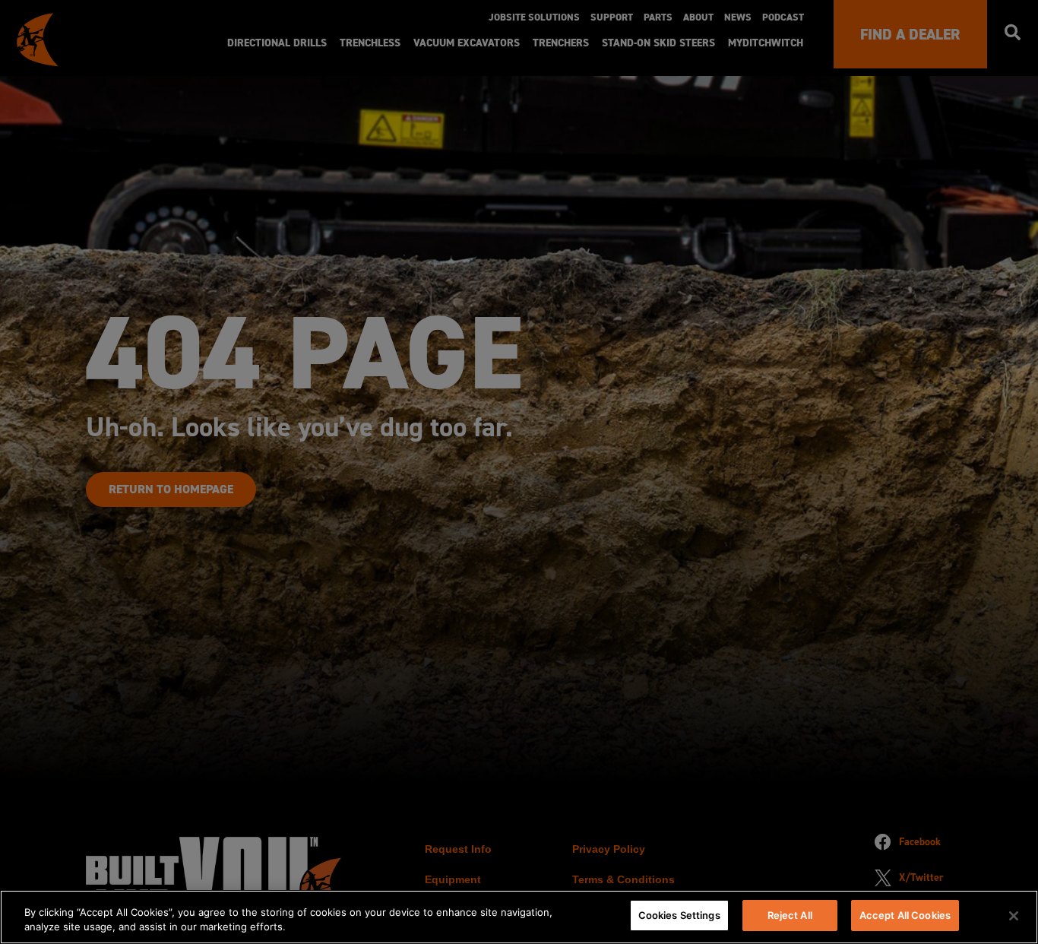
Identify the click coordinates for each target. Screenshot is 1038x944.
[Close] (1013, 916)
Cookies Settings (679, 915)
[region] (519, 917)
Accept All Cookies (905, 915)
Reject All (789, 915)
